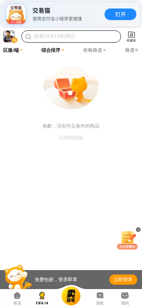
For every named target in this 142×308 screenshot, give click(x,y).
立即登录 (123, 279)
